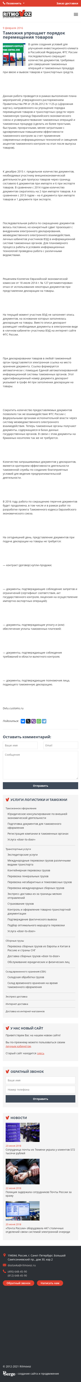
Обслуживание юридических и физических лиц (39, 962)
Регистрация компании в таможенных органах (38, 833)
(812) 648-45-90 (17, 1275)
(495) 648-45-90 (17, 1271)
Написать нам (50, 1283)
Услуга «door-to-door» (21, 839)
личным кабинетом (18, 1046)
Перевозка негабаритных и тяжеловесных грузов (40, 882)
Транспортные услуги (18, 849)
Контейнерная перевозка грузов (29, 870)
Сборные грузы (15, 940)
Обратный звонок (19, 1283)
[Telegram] (44, 721)
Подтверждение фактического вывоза (32, 919)
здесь (40, 1053)
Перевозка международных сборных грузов (36, 888)
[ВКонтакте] (23, 721)
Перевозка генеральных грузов (28, 876)
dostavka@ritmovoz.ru (22, 1265)
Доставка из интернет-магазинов (25, 1011)
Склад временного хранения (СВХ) (26, 971)
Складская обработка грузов (26, 977)
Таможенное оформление (21, 808)
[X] (28, 721)
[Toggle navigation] (76, 14)
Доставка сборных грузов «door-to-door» (34, 956)
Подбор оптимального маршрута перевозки (36, 925)
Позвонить (13, 3)
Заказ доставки (67, 3)
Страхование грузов (21, 903)
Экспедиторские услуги (23, 854)
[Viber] (33, 721)
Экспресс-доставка (16, 996)
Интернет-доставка (17, 1004)
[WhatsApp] (39, 721)
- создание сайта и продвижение (37, 1373)
